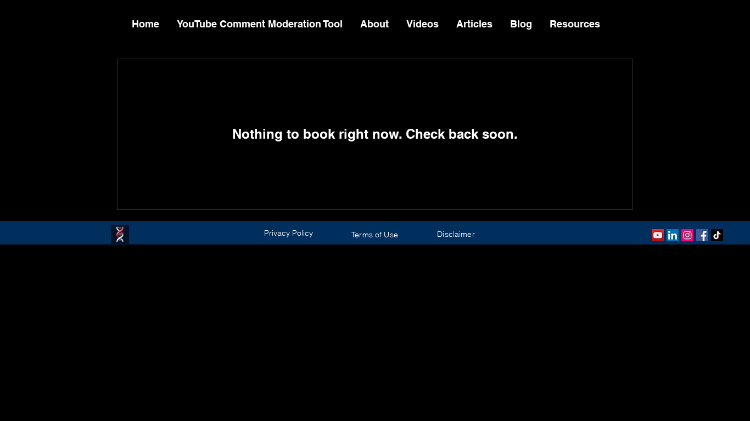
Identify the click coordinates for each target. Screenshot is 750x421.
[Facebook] (702, 235)
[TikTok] (717, 235)
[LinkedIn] (673, 235)
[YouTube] (658, 235)
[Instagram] (687, 235)
